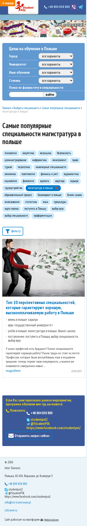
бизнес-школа (74, 195)
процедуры (60, 202)
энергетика (28, 153)
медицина (45, 153)
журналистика (71, 174)
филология (28, 181)
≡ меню (7, 3)
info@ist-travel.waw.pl (18, 502)
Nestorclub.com (51, 519)
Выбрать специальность (26, 108)
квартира (59, 181)
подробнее (13, 371)
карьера (74, 181)
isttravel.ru (11, 510)
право (75, 160)
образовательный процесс (18, 195)
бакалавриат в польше (49, 195)
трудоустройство (13, 188)
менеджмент (59, 160)
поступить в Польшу (35, 209)
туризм (8, 167)
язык (45, 202)
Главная (6, 108)
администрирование (15, 160)
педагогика (24, 167)
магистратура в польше (40, 188)
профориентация (43, 216)
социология (11, 181)
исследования (12, 202)
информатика (39, 160)
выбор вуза (58, 209)
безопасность (64, 153)
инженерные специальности (51, 167)
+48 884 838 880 (58, 7)
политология (28, 174)
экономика (10, 174)
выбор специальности (16, 216)
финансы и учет (49, 174)
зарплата (44, 181)
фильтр (15, 231)
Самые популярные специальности (61, 108)
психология (11, 153)
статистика (31, 202)
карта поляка (12, 209)
